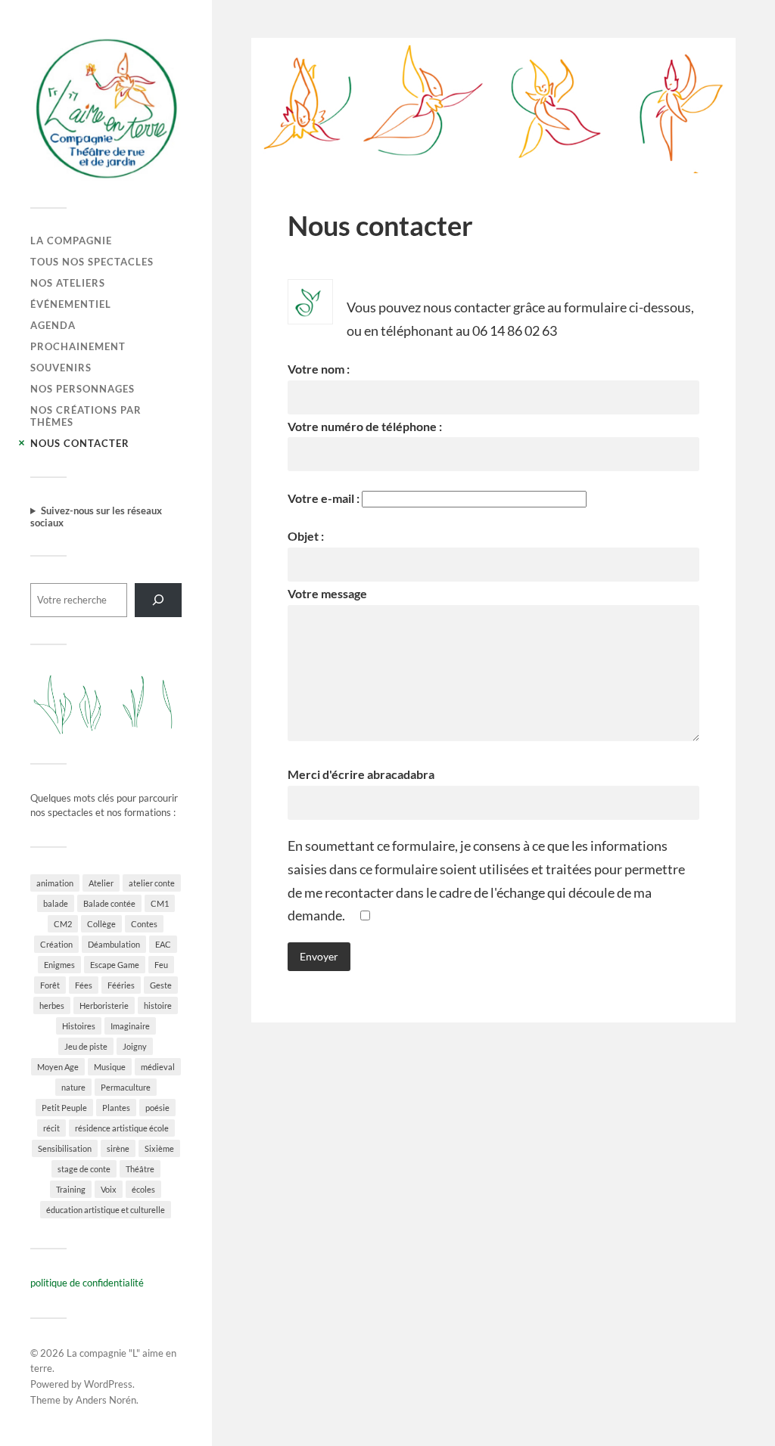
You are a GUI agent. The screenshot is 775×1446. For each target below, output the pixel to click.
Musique (110, 1067)
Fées (83, 985)
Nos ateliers (67, 283)
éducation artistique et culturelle (105, 1210)
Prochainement (78, 346)
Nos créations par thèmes (86, 416)
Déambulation (114, 944)
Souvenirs (61, 368)
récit (51, 1128)
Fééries (121, 985)
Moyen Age (58, 1067)
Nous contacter (79, 443)
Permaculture (126, 1087)
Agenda (53, 325)
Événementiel (70, 304)
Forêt (50, 985)
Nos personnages (82, 389)
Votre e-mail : (325, 498)
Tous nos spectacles (92, 262)
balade (55, 903)
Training (71, 1189)
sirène (118, 1148)
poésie (157, 1107)
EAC (163, 944)
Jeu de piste (85, 1046)
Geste (161, 985)
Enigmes (59, 965)
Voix (109, 1189)
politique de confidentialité (87, 1283)
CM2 (63, 924)
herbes (51, 1005)
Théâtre (140, 1169)
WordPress (108, 1384)
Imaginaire (130, 1026)
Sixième (159, 1148)
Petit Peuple (64, 1107)
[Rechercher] (158, 600)
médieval (158, 1067)
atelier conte (152, 883)
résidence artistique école (122, 1128)
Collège (101, 924)
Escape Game (114, 965)
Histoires (78, 1026)
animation (54, 883)
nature (73, 1087)
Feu (161, 965)
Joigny (135, 1046)
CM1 (160, 903)
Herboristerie (104, 1005)
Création (56, 944)
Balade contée (109, 903)
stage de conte (84, 1169)
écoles (143, 1189)
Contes (144, 924)
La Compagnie (71, 240)
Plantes (116, 1107)
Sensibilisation (65, 1148)
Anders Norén (106, 1400)
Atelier (101, 883)
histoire (158, 1005)
